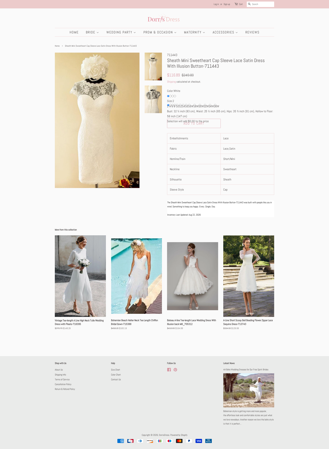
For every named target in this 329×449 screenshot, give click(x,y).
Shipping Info (60, 374)
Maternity (193, 32)
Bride (91, 32)
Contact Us (116, 379)
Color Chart (116, 374)
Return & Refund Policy (65, 389)
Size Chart (115, 369)
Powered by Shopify (178, 434)
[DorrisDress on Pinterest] (175, 370)
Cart (241, 4)
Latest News (229, 363)
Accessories (224, 32)
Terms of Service (62, 379)
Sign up (227, 4)
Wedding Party (119, 32)
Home (74, 32)
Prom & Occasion (158, 32)
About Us (59, 369)
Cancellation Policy (63, 384)
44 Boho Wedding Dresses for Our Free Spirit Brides (245, 369)
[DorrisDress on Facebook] (169, 370)
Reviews (252, 32)
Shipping (171, 81)
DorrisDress (164, 434)
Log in (216, 4)
